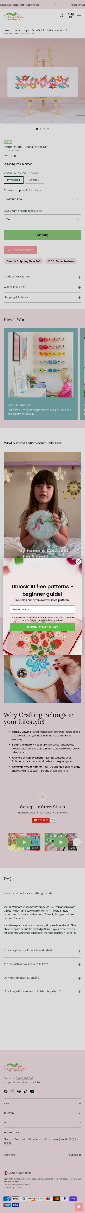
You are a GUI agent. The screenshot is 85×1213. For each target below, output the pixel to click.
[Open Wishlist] (79, 1207)
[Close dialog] (78, 561)
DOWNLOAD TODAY (42, 627)
